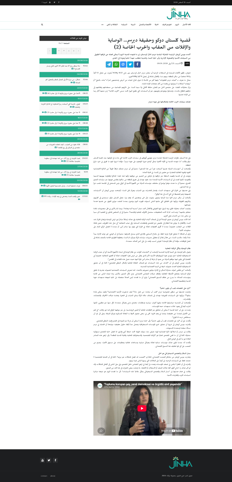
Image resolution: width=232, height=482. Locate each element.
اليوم (177, 25)
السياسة (124, 25)
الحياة (157, 25)
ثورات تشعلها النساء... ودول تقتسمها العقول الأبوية (63, 186)
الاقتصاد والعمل (145, 25)
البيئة (133, 25)
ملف (187, 64)
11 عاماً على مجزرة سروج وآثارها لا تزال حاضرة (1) (63, 134)
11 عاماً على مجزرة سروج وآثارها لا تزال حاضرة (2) (63, 123)
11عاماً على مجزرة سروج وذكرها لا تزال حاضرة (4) (63, 94)
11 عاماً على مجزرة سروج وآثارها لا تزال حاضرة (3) (63, 113)
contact (44, 476)
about (52, 476)
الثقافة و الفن (112, 25)
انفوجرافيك (167, 25)
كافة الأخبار (187, 25)
